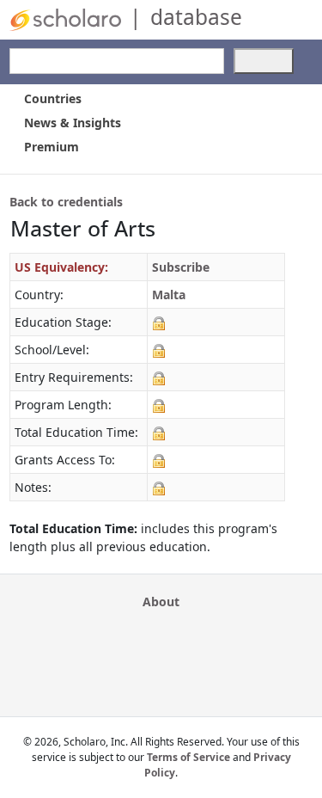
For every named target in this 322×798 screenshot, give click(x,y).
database (196, 17)
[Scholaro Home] (65, 18)
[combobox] (116, 61)
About (161, 601)
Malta (168, 294)
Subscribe (181, 267)
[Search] (264, 61)
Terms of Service (188, 757)
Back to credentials (66, 201)
